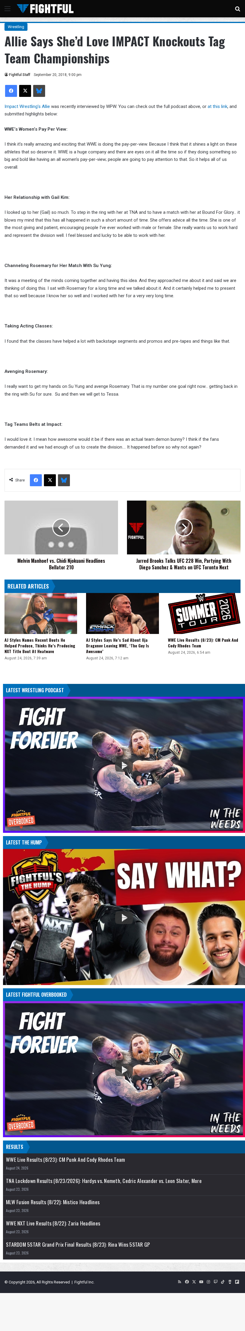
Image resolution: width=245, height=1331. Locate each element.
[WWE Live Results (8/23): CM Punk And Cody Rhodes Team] (204, 613)
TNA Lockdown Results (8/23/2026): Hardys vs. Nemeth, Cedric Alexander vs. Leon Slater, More (104, 1181)
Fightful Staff (19, 75)
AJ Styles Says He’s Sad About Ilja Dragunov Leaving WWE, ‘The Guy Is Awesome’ (117, 645)
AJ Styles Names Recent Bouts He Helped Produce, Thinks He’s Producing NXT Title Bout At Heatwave (39, 645)
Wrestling (16, 27)
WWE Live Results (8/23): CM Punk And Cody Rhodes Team (203, 643)
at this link (217, 106)
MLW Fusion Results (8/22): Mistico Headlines (52, 1202)
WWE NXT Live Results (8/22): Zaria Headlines (53, 1223)
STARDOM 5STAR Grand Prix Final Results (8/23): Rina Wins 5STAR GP (78, 1244)
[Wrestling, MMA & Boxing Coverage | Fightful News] (45, 8)
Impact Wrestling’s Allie (27, 106)
